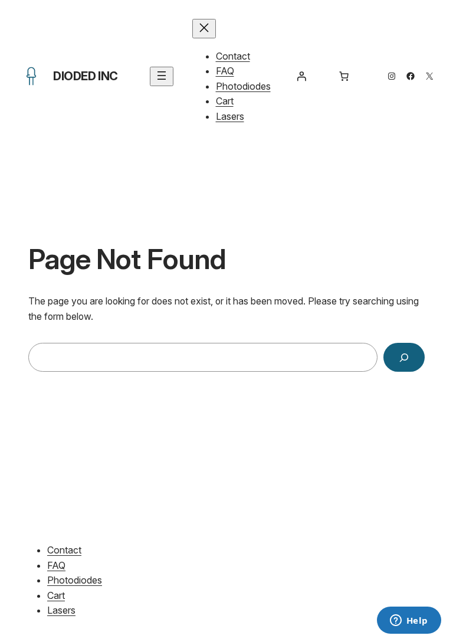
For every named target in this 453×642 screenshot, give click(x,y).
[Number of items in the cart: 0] (344, 76)
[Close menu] (204, 28)
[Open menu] (161, 76)
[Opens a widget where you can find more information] (408, 621)
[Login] (301, 76)
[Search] (404, 357)
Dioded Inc (85, 76)
